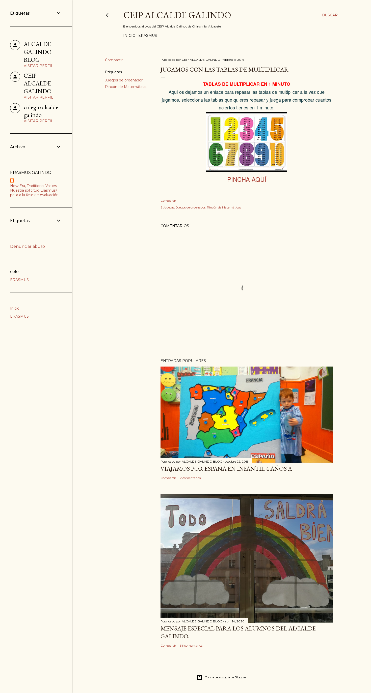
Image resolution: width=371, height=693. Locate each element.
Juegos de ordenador (124, 80)
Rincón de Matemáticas (126, 86)
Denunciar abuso (27, 246)
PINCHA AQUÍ (246, 179)
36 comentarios (191, 645)
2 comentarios (190, 478)
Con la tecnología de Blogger (225, 677)
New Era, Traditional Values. (34, 186)
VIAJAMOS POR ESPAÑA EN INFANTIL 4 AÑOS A (226, 468)
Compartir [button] (114, 60)
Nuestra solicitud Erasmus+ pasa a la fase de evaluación (34, 192)
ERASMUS (147, 35)
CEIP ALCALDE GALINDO (177, 15)
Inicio (129, 35)
